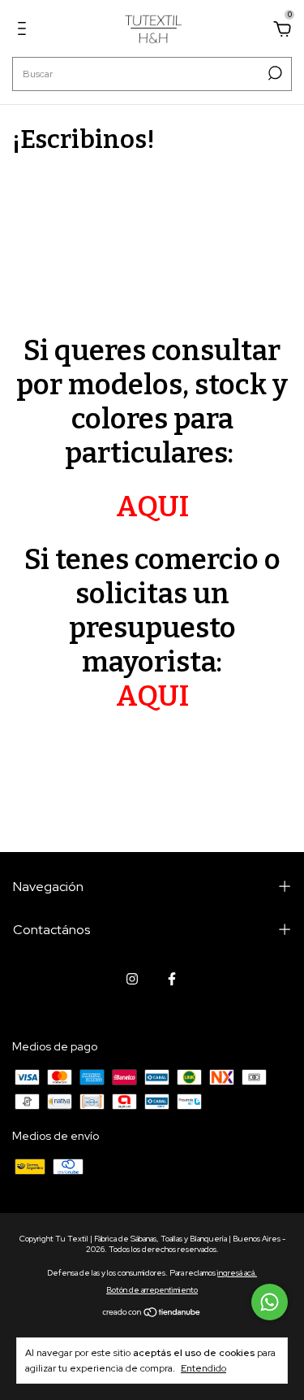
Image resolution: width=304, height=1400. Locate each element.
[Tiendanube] (152, 1313)
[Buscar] (273, 73)
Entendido (203, 1368)
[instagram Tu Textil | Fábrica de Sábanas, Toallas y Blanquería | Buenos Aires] (132, 978)
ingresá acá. (237, 1272)
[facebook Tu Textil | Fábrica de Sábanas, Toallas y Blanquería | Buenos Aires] (171, 978)
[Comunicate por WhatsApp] (269, 1302)
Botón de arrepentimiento (152, 1290)
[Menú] (24, 30)
